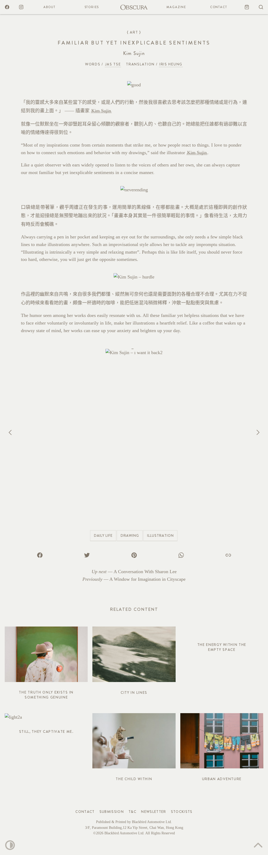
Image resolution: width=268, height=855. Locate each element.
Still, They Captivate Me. (46, 731)
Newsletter (153, 811)
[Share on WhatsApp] (181, 554)
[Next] (257, 432)
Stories (92, 7)
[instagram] (21, 7)
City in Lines (134, 692)
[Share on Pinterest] (134, 554)
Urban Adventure (222, 778)
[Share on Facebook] (39, 554)
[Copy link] (228, 554)
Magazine (176, 7)
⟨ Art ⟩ (134, 32)
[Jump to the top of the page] (258, 845)
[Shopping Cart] (247, 7)
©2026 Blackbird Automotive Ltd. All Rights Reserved (134, 833)
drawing (130, 535)
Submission (111, 811)
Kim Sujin (101, 110)
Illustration (160, 535)
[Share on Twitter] (86, 554)
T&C (132, 811)
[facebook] (7, 7)
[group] (134, 432)
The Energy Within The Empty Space (221, 647)
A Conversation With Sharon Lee (145, 571)
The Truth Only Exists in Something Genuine (46, 695)
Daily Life (103, 535)
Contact (218, 7)
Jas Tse (113, 64)
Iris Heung (170, 64)
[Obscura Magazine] (134, 7)
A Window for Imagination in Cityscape (147, 579)
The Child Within (134, 778)
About (49, 7)
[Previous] (10, 432)
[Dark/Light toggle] (10, 845)
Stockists (182, 811)
